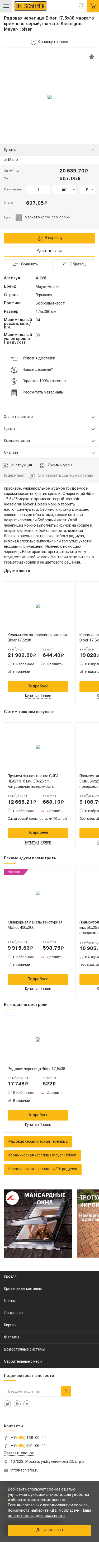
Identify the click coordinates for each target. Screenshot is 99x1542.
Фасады (11, 1337)
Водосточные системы (24, 1349)
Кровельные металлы (23, 1289)
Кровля (10, 1276)
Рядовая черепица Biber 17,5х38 (36, 1069)
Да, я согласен (49, 1530)
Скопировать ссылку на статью (65, 475)
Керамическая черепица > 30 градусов (42, 1169)
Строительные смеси (23, 1361)
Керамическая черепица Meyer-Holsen (42, 1155)
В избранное (23, 664)
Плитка (10, 1301)
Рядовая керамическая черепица (38, 1141)
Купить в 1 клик (50, 251)
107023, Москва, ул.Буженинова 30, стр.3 (47, 1462)
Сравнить (55, 664)
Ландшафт (13, 1313)
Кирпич (10, 1325)
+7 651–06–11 (28, 1446)
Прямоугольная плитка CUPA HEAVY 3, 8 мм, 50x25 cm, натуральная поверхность (33, 782)
